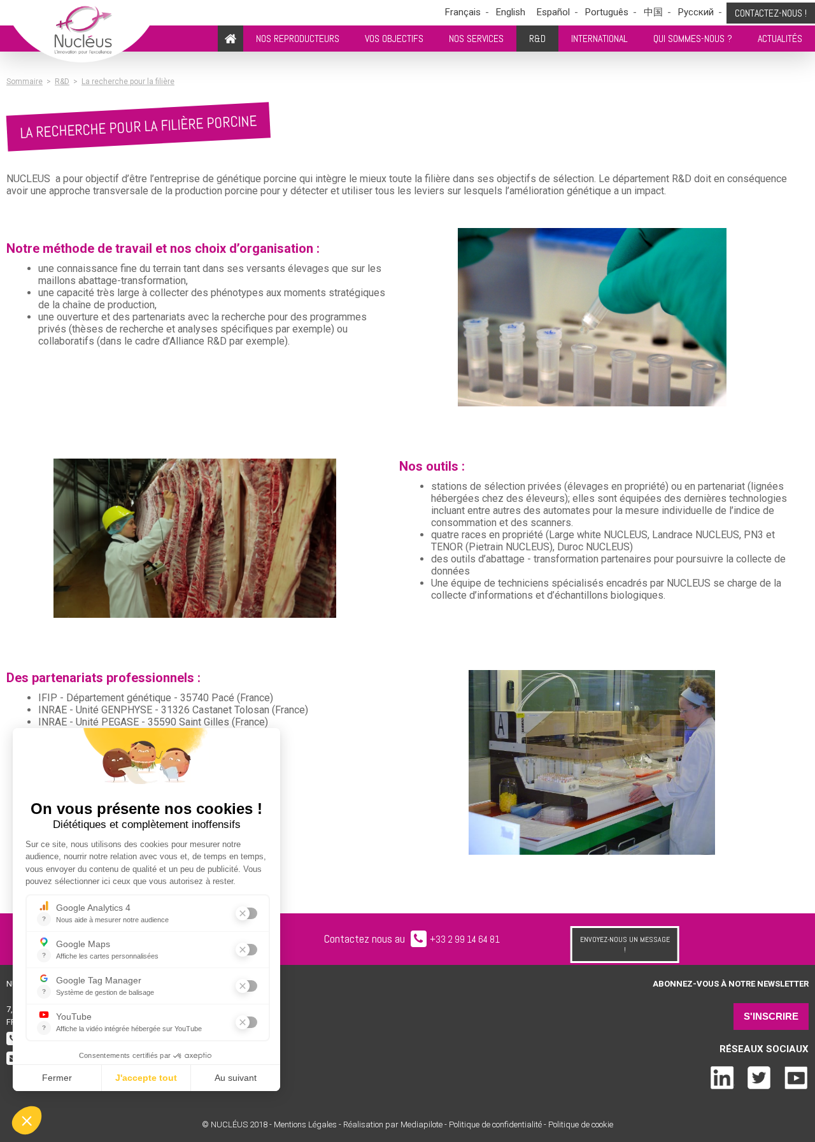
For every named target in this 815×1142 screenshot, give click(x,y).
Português (606, 12)
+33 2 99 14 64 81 (465, 939)
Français (463, 12)
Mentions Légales (305, 1124)
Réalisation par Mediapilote (393, 1124)
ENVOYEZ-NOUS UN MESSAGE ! (625, 944)
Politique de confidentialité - (497, 1124)
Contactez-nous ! (771, 13)
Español (553, 12)
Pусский (696, 12)
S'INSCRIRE (771, 1016)
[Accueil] (230, 38)
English (510, 12)
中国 (653, 12)
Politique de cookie (580, 1124)
